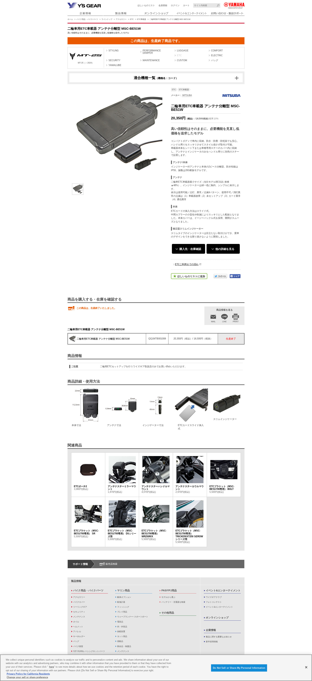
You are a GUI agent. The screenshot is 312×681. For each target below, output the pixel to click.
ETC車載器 (141, 19)
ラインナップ (106, 19)
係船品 (120, 641)
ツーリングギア (80, 607)
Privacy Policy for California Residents (28, 674)
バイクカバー (79, 602)
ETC (132, 19)
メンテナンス (79, 617)
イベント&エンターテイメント (223, 590)
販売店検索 (111, 564)
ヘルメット (78, 626)
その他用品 (167, 612)
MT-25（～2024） (86, 63)
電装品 (120, 622)
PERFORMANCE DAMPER (152, 51)
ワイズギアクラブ (214, 597)
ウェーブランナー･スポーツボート (132, 617)
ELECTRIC (217, 55)
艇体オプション (124, 597)
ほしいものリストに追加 (191, 276)
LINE (224, 321)
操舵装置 (121, 631)
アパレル (77, 631)
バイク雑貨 (78, 646)
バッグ (214, 60)
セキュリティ (79, 612)
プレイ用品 (122, 612)
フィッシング (123, 607)
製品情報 (76, 581)
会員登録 (163, 5)
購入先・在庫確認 (190, 248)
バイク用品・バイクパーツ (87, 19)
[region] (156, 667)
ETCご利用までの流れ (186, 264)
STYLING (114, 50)
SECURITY (114, 60)
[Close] (306, 667)
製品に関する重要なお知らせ (219, 637)
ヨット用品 (122, 636)
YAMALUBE (115, 65)
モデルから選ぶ (168, 597)
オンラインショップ (217, 617)
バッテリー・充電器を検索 (173, 602)
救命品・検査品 (124, 646)
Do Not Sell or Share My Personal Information (239, 668)
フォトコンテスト (214, 602)
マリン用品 (123, 590)
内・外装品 (122, 626)
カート (186, 5)
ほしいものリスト (146, 5)
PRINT (236, 321)
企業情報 (211, 630)
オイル (76, 622)
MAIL (213, 321)
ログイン (175, 5)
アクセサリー (121, 19)
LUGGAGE (182, 50)
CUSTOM (182, 60)
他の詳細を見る (224, 248)
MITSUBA (187, 95)
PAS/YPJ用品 (169, 590)
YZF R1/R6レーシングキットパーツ (89, 651)
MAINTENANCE (151, 60)
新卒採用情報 (212, 641)
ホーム (70, 19)
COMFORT (217, 50)
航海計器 (121, 602)
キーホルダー (79, 636)
